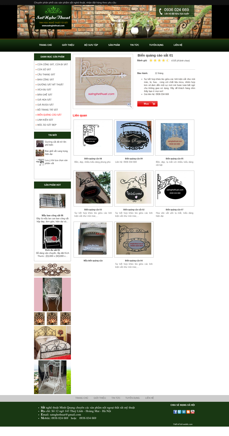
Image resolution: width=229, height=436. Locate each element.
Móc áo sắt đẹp (46, 125)
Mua (146, 103)
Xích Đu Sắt (44, 89)
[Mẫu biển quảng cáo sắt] (93, 239)
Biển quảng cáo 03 (93, 210)
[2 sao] (153, 60)
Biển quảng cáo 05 (174, 159)
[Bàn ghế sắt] (114, 38)
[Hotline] (175, 11)
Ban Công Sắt (45, 79)
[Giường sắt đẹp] (52, 365)
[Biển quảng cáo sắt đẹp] (134, 137)
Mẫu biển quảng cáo (93, 261)
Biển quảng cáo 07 (174, 210)
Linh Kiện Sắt (45, 120)
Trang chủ (81, 404)
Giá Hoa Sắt (44, 99)
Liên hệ (149, 404)
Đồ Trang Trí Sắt (47, 110)
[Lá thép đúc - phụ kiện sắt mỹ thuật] (52, 240)
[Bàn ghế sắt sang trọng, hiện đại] (40, 153)
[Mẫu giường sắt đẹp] (52, 202)
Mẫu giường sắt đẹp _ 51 (52, 215)
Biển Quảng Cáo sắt (49, 115)
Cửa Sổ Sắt (44, 69)
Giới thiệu (100, 404)
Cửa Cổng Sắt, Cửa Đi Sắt (52, 64)
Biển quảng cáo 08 (93, 159)
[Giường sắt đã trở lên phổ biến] (40, 143)
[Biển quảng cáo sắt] (174, 188)
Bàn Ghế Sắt (44, 94)
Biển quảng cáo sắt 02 (134, 210)
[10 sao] (149, 60)
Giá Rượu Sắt (45, 105)
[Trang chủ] (53, 17)
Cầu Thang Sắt (46, 74)
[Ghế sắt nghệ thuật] (52, 316)
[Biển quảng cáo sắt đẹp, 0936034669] (93, 188)
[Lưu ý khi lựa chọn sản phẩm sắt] (40, 162)
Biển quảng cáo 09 (134, 159)
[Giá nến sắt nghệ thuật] (52, 330)
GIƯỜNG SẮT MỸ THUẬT (50, 84)
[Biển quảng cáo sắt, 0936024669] (93, 137)
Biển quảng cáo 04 (134, 261)
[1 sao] (151, 60)
